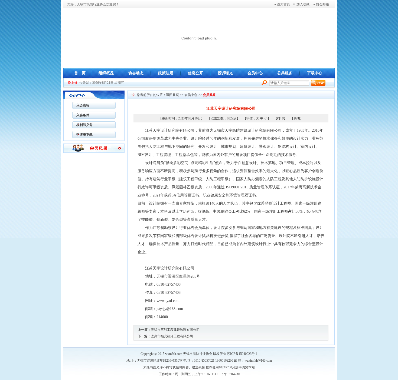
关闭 (296, 118)
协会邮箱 (322, 4)
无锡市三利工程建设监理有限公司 (175, 330)
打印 (280, 118)
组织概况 (106, 73)
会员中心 (255, 73)
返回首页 (172, 95)
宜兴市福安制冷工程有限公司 (172, 336)
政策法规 (165, 73)
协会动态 (135, 73)
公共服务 (284, 73)
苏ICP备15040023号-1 (242, 354)
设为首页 (283, 4)
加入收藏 (302, 4)
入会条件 (80, 115)
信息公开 (195, 73)
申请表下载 (82, 134)
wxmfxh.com (173, 354)
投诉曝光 (225, 73)
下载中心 (314, 73)
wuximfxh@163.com (258, 360)
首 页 (80, 73)
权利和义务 (82, 125)
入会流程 (80, 105)
